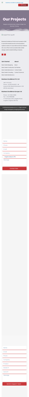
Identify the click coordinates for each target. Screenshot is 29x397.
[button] (16, 4)
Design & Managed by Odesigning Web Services (14, 109)
